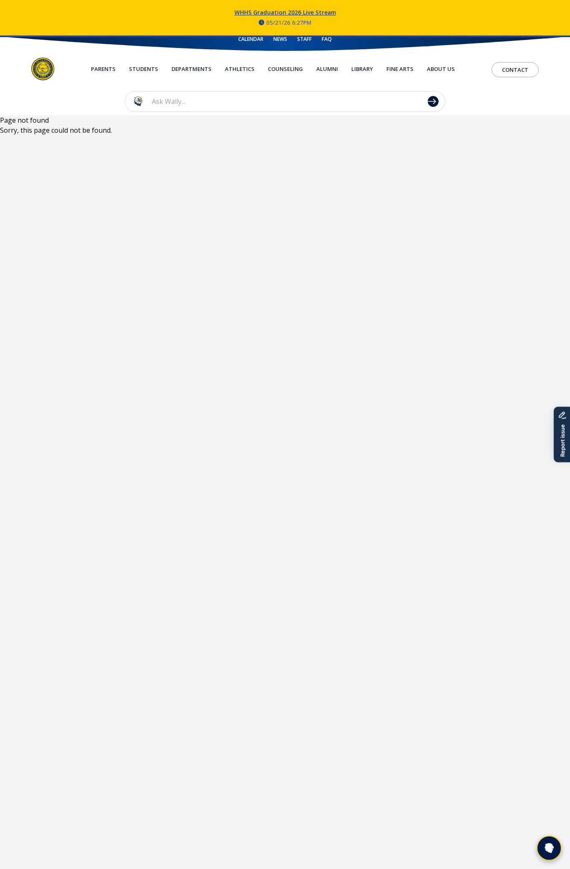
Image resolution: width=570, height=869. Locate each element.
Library (362, 69)
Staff (304, 39)
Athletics (240, 69)
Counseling (285, 69)
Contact (515, 69)
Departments (192, 69)
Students (143, 69)
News (280, 39)
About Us (441, 69)
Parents (103, 69)
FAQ (327, 39)
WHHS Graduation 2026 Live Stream (285, 12)
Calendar (250, 39)
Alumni (327, 69)
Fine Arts (400, 69)
